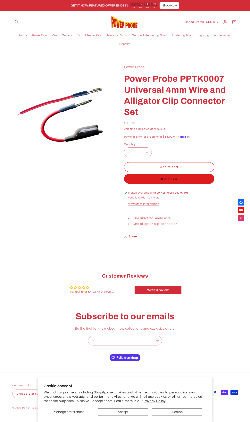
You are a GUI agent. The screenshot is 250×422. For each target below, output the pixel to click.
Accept (123, 412)
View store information (143, 204)
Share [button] (133, 236)
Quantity (129, 144)
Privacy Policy (154, 401)
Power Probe (30, 408)
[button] (16, 22)
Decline (177, 412)
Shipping (129, 129)
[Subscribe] (157, 340)
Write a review (158, 290)
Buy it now (169, 178)
